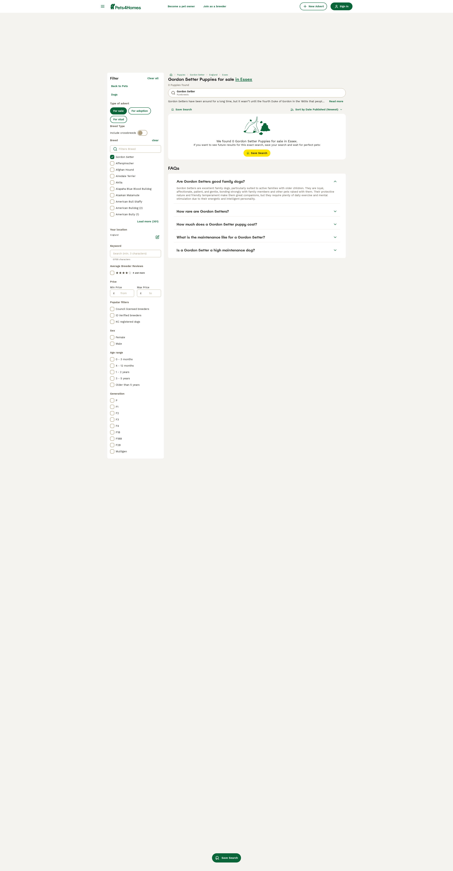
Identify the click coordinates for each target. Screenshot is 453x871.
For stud (118, 119)
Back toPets (119, 86)
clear (155, 140)
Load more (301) (148, 221)
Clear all (153, 78)
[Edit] (157, 237)
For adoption (139, 111)
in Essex (243, 79)
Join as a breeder (214, 6)
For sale (118, 111)
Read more (336, 101)
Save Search (184, 109)
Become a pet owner (181, 6)
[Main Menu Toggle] (102, 6)
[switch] (142, 133)
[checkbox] (112, 157)
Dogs (114, 94)
